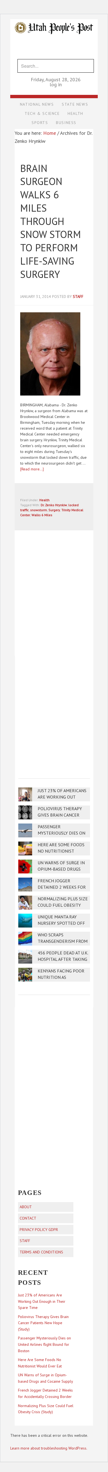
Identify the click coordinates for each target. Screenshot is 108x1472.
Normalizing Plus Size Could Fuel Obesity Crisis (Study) (63, 905)
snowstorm (38, 510)
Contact (28, 1218)
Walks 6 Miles (42, 515)
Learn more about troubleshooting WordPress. (48, 1448)
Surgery (54, 510)
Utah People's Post (54, 19)
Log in (56, 84)
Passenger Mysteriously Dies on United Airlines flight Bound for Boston (44, 1344)
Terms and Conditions (41, 1252)
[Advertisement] (54, 713)
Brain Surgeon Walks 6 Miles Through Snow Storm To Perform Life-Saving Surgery (50, 221)
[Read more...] (32, 469)
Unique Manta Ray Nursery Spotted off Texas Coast (61, 923)
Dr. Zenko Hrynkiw (54, 505)
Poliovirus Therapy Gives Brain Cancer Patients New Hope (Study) (43, 1323)
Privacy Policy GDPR (39, 1229)
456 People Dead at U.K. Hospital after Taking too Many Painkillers (63, 959)
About (26, 1206)
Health (44, 500)
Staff (25, 1240)
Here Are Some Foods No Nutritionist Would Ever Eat (61, 851)
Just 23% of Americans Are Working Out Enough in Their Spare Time (41, 1301)
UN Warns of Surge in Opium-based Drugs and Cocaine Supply (61, 869)
